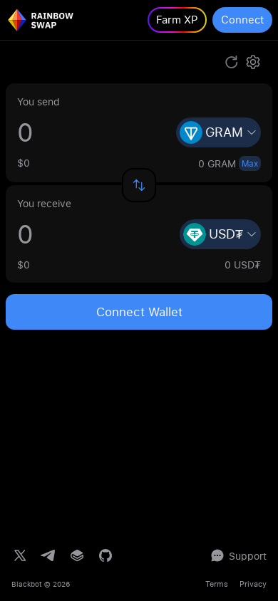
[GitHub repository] (105, 555)
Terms (216, 584)
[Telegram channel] (48, 555)
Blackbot (26, 584)
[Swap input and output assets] (139, 185)
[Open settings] (253, 62)
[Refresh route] (232, 62)
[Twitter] (20, 555)
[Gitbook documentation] (77, 555)
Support (248, 556)
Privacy (253, 584)
